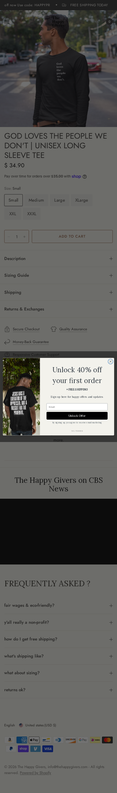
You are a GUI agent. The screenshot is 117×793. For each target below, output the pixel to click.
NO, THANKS (77, 431)
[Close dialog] (110, 361)
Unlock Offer (77, 415)
